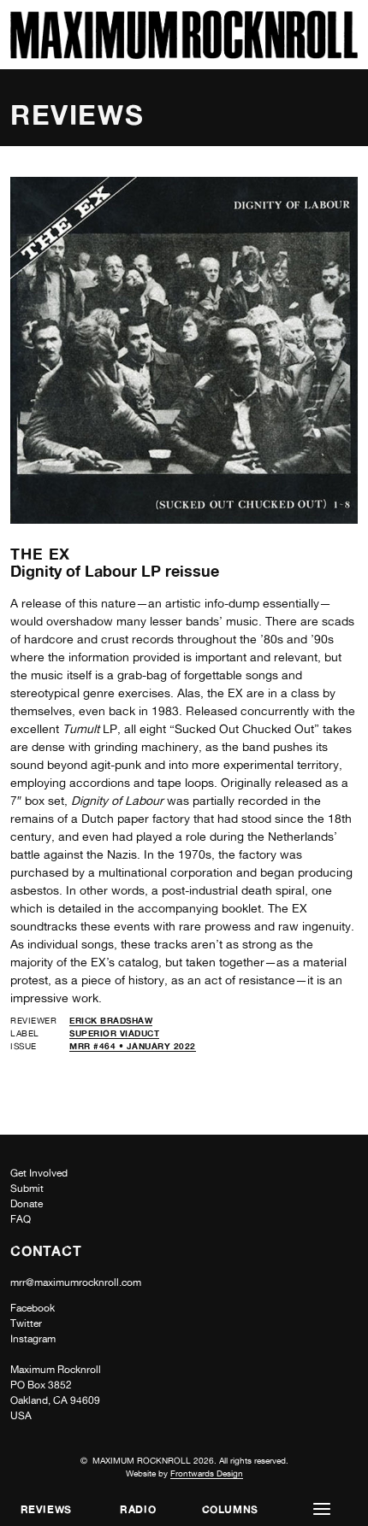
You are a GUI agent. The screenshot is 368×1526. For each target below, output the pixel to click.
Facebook (32, 1308)
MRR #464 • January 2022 (132, 1046)
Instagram (33, 1339)
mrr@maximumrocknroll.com (75, 1282)
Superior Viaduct (114, 1033)
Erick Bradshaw (110, 1020)
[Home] (184, 54)
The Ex (40, 553)
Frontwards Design (206, 1473)
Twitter (26, 1323)
